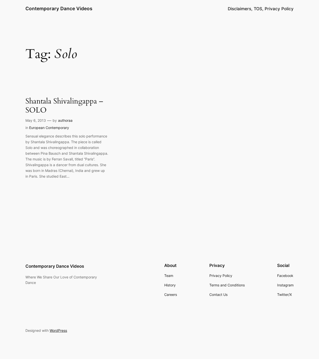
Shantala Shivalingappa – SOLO (64, 106)
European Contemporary (49, 127)
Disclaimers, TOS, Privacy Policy (261, 8)
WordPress (58, 330)
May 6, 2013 (35, 120)
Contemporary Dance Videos (58, 8)
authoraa (65, 120)
